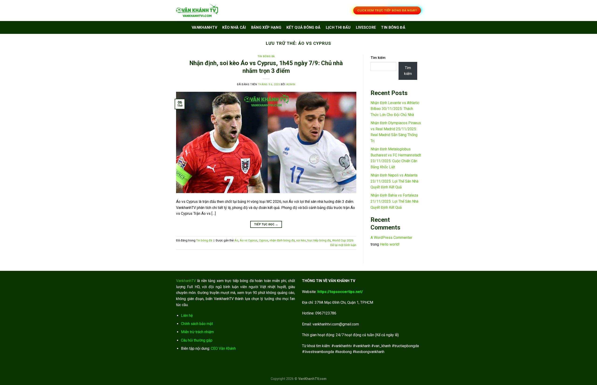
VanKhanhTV (204, 27)
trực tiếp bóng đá (319, 240)
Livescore (366, 27)
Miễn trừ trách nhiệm (197, 332)
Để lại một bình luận (343, 245)
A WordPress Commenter (391, 237)
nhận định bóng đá (282, 240)
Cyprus (263, 240)
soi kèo (301, 240)
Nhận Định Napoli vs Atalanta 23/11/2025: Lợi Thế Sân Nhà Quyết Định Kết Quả (394, 181)
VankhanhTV (186, 281)
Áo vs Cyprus (248, 240)
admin (290, 84)
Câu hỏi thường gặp (196, 340)
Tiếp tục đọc (266, 224)
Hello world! (390, 244)
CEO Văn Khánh (223, 348)
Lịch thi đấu (338, 27)
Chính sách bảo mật (197, 323)
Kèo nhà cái (234, 27)
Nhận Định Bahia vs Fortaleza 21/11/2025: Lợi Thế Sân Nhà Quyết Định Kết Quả (394, 201)
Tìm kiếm (378, 58)
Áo (236, 240)
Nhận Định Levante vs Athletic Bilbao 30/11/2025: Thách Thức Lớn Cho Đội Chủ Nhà (395, 109)
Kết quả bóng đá (303, 27)
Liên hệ (187, 315)
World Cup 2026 (342, 240)
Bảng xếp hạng (266, 27)
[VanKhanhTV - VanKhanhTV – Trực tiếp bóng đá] (199, 10)
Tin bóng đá (393, 27)
